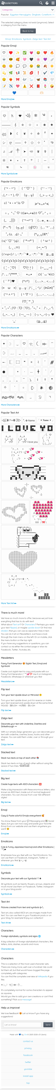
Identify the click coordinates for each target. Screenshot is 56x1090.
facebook (28, 1055)
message (26, 999)
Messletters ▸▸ (8, 681)
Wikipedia (42, 976)
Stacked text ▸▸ (8, 770)
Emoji (8, 39)
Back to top (28, 31)
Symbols (27, 39)
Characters (30, 624)
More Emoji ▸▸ (7, 99)
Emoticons (17, 39)
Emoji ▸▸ (5, 833)
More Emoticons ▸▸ (10, 327)
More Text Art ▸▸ (8, 603)
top (28, 1083)
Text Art (47, 39)
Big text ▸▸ (6, 802)
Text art (16, 624)
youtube (28, 1069)
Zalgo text (37, 39)
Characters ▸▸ (7, 949)
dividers (4, 630)
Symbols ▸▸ (6, 894)
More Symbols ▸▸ (9, 173)
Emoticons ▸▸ (7, 865)
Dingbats (36, 14)
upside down (34, 627)
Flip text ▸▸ (6, 710)
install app (28, 1076)
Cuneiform (47, 14)
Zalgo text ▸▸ (7, 744)
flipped (13, 627)
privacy (28, 1048)
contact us (28, 1041)
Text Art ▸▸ (6, 922)
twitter (28, 1062)
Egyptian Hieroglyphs (20, 14)
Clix (25, 1034)
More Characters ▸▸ (10, 404)
